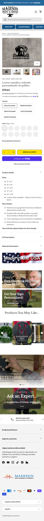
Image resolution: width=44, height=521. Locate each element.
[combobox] (22, 19)
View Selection (13, 303)
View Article (6, 377)
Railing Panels (24, 27)
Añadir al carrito (29, 152)
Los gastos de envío (8, 93)
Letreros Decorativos (12, 33)
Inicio (3, 33)
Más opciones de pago (22, 164)
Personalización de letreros (11, 141)
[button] (20, 384)
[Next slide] (42, 333)
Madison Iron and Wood (12, 516)
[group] (22, 370)
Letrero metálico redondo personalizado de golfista (16, 35)
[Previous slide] (2, 333)
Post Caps (8, 27)
